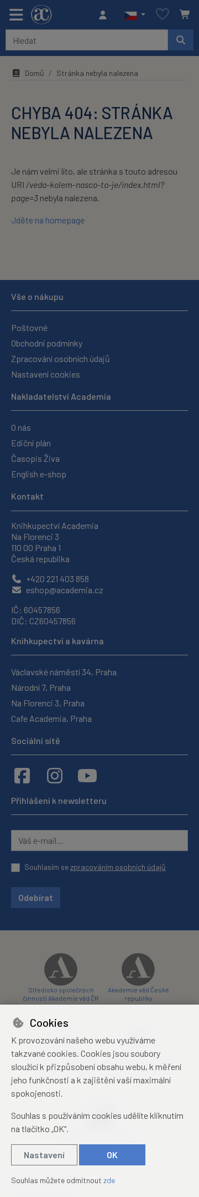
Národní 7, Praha (41, 687)
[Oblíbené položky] (162, 15)
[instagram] (55, 775)
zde (109, 1180)
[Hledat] (180, 39)
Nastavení (44, 1154)
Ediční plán (31, 442)
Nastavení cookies (45, 374)
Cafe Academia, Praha (51, 718)
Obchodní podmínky (46, 343)
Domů (34, 73)
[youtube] (87, 775)
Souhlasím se (95, 867)
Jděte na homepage (48, 220)
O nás (21, 427)
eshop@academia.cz (63, 589)
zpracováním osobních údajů (118, 867)
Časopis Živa (35, 458)
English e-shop (38, 473)
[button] (134, 15)
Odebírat (35, 897)
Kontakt (27, 496)
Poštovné (29, 327)
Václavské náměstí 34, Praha (64, 671)
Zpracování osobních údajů (60, 358)
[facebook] (22, 775)
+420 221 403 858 (56, 578)
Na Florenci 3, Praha (48, 702)
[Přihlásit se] (105, 15)
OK (112, 1154)
